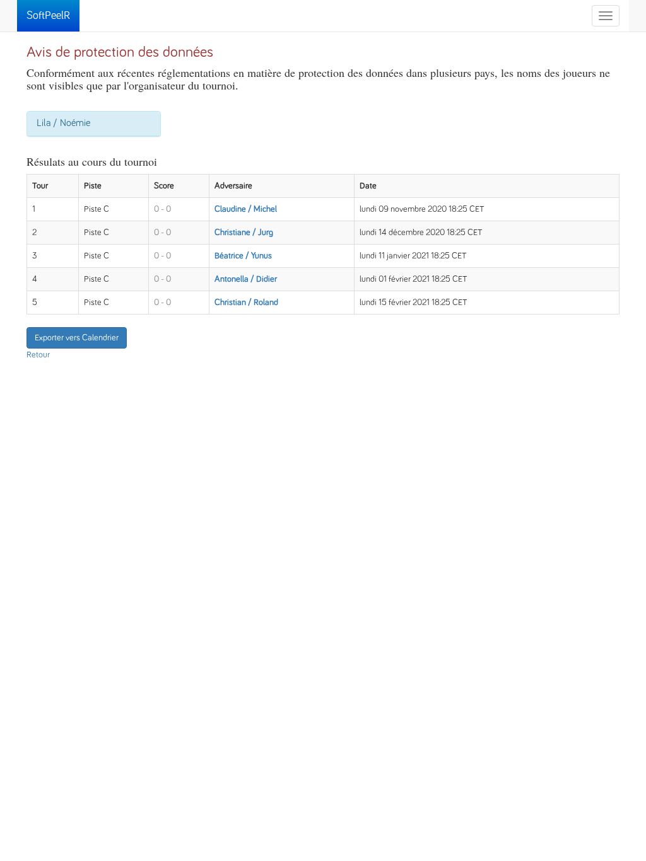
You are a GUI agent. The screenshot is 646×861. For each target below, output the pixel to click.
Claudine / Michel (245, 209)
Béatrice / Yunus (243, 255)
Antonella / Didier (245, 279)
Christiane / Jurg (243, 232)
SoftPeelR (48, 15)
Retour (38, 354)
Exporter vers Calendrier (77, 337)
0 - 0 (162, 209)
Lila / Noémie (63, 123)
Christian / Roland (246, 302)
